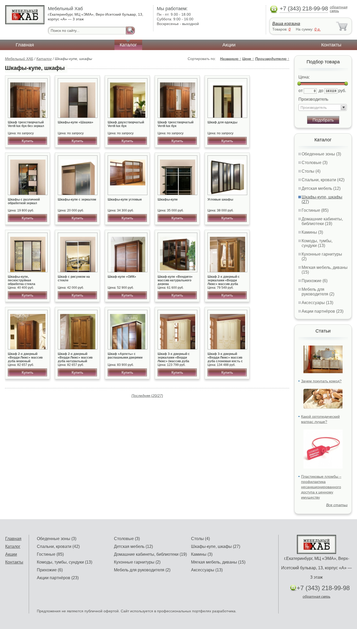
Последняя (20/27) (147, 396)
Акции (228, 44)
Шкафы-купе (168, 199)
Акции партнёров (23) (322, 311)
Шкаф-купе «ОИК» (122, 277)
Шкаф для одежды (222, 122)
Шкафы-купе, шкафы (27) (215, 546)
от (300, 90)
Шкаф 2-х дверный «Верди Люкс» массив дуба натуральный (75, 357)
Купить (27, 141)
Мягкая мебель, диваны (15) (218, 562)
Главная (25, 44)
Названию (230, 59)
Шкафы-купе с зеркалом (77, 199)
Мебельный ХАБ (19, 59)
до (321, 90)
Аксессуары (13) (317, 302)
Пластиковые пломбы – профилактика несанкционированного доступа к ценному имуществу (321, 486)
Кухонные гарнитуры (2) (137, 562)
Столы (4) (311, 171)
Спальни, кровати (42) (323, 180)
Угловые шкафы (220, 199)
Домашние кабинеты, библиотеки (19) (322, 221)
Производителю (272, 59)
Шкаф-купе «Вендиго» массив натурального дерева (175, 280)
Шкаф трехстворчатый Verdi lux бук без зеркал (26, 124)
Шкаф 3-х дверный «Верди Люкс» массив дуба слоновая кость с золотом (225, 359)
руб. (342, 90)
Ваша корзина (286, 23)
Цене (248, 59)
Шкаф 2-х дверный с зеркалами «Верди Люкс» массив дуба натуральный (224, 282)
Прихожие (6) (314, 281)
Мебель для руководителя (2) (318, 291)
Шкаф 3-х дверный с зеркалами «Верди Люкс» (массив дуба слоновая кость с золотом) (174, 361)
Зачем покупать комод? (321, 381)
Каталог (128, 44)
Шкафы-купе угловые (125, 199)
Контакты (331, 44)
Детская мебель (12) (321, 188)
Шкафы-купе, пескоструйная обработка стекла (21, 280)
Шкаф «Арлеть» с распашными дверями (125, 355)
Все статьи (337, 505)
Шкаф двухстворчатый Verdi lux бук (126, 124)
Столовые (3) (314, 162)
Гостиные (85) (315, 210)
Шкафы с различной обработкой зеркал (24, 201)
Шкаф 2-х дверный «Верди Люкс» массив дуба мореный (25, 357)
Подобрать (323, 120)
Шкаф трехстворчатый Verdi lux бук (175, 124)
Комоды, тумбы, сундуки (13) (317, 243)
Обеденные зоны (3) (321, 154)
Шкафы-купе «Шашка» (75, 122)
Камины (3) (312, 232)
